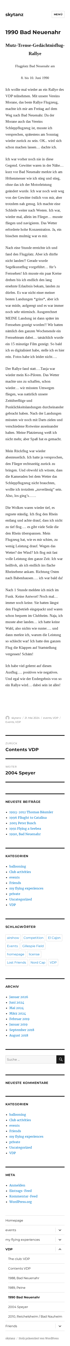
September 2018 (21, 1030)
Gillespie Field (33, 946)
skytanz (14, 14)
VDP (55, 717)
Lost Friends (16, 962)
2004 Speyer (18, 1307)
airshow (13, 938)
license (34, 954)
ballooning (17, 866)
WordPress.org (20, 1202)
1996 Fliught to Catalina (28, 818)
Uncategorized (20, 899)
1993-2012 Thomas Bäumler (31, 812)
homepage (15, 954)
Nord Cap (38, 962)
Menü (58, 14)
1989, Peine (16, 1288)
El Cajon (54, 938)
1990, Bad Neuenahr (25, 834)
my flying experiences (26, 888)
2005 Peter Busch (22, 823)
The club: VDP (19, 1259)
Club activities (20, 872)
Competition (34, 938)
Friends (15, 883)
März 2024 (17, 1013)
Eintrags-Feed (20, 1191)
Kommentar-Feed (23, 1196)
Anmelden (17, 1185)
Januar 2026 (18, 997)
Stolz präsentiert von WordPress (39, 1338)
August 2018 (18, 1035)
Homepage (14, 1220)
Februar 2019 (19, 1019)
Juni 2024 (16, 1002)
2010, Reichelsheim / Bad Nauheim (35, 1316)
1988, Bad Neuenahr (23, 1278)
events (47, 717)
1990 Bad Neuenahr (24, 1297)
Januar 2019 (18, 1024)
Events (9, 721)
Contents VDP (19, 1268)
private (14, 894)
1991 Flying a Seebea (25, 828)
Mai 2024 (16, 1008)
